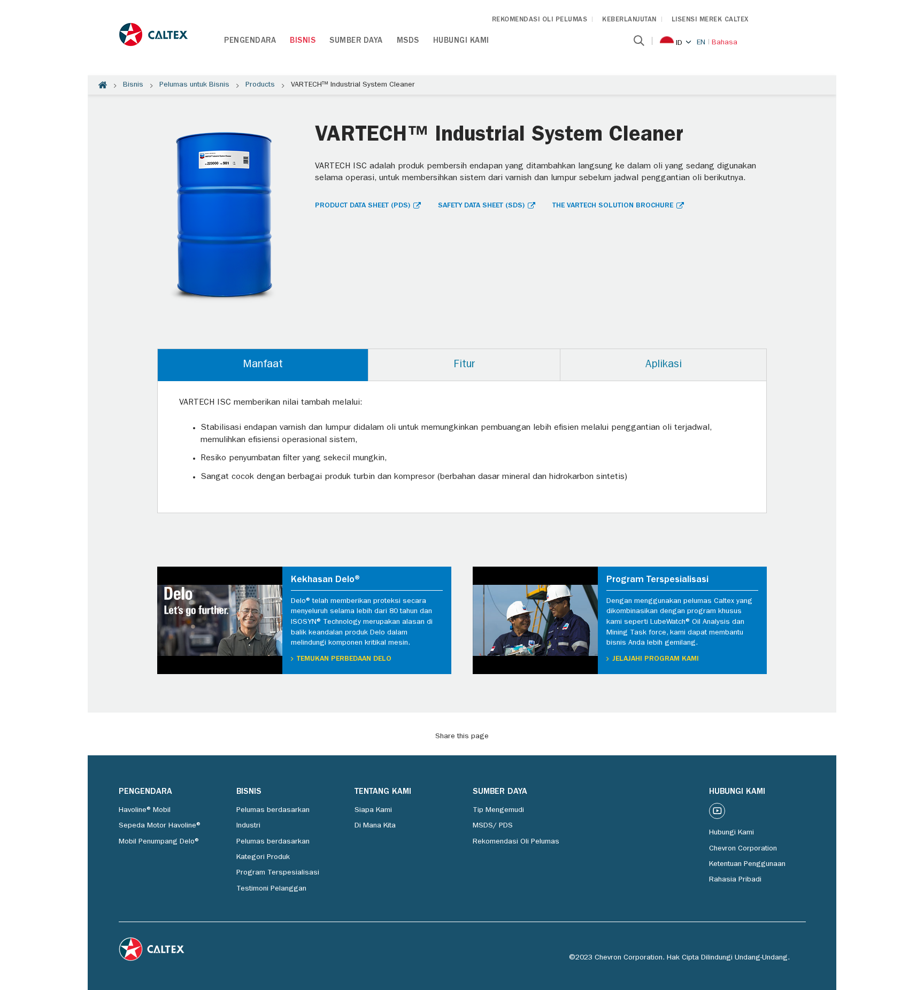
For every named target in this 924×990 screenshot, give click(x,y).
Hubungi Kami (461, 41)
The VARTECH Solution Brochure (612, 206)
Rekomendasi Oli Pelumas (516, 842)
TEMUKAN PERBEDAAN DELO (344, 659)
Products (260, 85)
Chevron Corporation (743, 849)
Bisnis (302, 41)
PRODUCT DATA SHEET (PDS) (362, 206)
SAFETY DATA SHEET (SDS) (481, 206)
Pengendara (250, 41)
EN (701, 43)
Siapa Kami (373, 810)
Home (102, 85)
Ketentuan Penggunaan (747, 864)
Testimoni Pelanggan (271, 889)
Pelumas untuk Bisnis (194, 85)
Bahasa (724, 43)
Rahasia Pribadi (735, 880)
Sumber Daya (356, 41)
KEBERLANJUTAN (629, 20)
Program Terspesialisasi (277, 873)
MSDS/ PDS (493, 826)
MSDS (408, 41)
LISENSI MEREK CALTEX (710, 20)
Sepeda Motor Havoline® (160, 826)
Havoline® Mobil (145, 810)
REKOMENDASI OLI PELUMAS (540, 20)
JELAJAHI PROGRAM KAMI (655, 659)
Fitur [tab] (464, 365)
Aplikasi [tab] (663, 365)
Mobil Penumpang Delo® (160, 842)
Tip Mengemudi (498, 810)
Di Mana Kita (375, 826)
